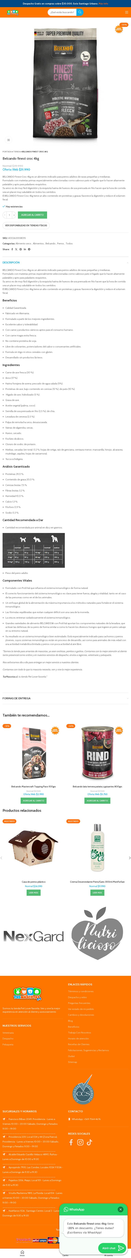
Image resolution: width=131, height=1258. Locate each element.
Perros (60, 243)
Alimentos (38, 243)
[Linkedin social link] (25, 249)
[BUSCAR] (80, 12)
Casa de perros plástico (34, 881)
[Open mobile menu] (126, 12)
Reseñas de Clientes (79, 1044)
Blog (70, 1020)
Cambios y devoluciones (81, 1014)
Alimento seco (23, 243)
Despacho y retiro (77, 997)
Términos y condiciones (81, 991)
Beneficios (73, 1026)
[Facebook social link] (12, 249)
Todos (69, 243)
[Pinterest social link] (20, 249)
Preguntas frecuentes (79, 1003)
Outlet (71, 1056)
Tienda (16, 151)
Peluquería (8, 1044)
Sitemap (72, 1062)
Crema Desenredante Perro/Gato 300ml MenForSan (97, 881)
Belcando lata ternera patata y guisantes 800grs (97, 786)
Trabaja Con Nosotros (79, 1032)
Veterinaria (8, 1032)
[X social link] (16, 249)
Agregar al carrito (32, 215)
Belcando (50, 243)
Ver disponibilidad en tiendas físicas (26, 225)
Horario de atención (78, 1038)
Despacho (8, 1038)
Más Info (103, 3)
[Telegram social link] (29, 249)
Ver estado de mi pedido (81, 1009)
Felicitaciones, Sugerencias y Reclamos (88, 1050)
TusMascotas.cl (10, 676)
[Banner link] (34, 936)
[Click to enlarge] (8, 139)
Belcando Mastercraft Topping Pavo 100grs (33, 786)
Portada (7, 151)
